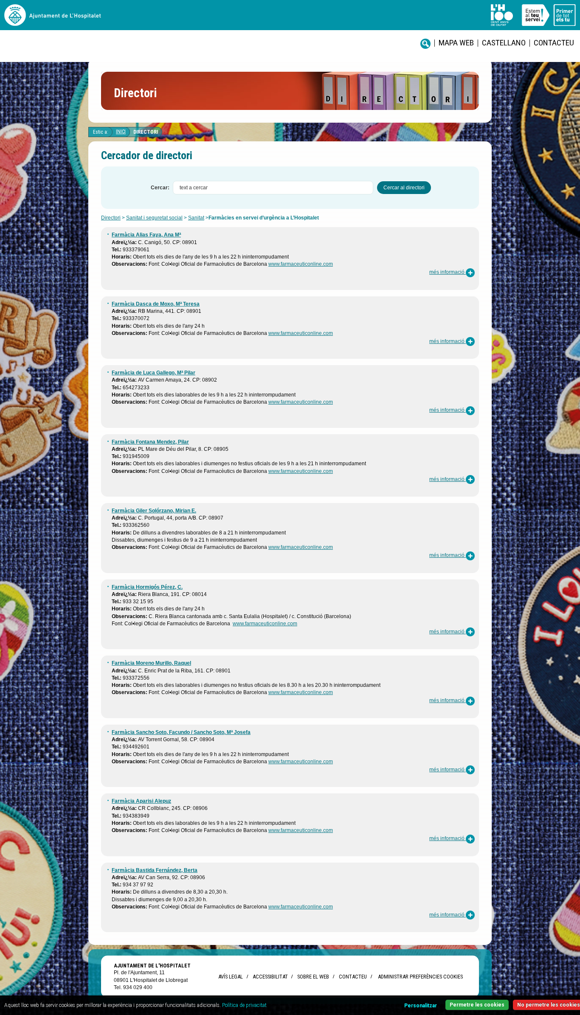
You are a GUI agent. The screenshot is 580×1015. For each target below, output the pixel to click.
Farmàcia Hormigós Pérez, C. (147, 587)
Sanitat (196, 218)
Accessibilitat (270, 976)
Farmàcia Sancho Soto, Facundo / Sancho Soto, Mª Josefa (181, 732)
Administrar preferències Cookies (420, 976)
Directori (145, 132)
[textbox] (273, 187)
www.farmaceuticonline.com (300, 264)
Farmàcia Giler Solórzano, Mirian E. (154, 511)
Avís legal (230, 976)
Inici (121, 132)
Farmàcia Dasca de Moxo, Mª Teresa (156, 304)
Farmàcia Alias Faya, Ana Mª (146, 235)
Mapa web (456, 43)
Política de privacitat (244, 1005)
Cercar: (160, 188)
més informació (447, 272)
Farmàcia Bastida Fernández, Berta (154, 870)
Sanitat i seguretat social (154, 218)
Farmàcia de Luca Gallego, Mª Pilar (153, 373)
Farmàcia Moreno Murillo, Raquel (151, 663)
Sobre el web (313, 976)
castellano (504, 43)
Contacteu (554, 43)
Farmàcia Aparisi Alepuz (141, 801)
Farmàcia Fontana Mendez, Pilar (150, 442)
